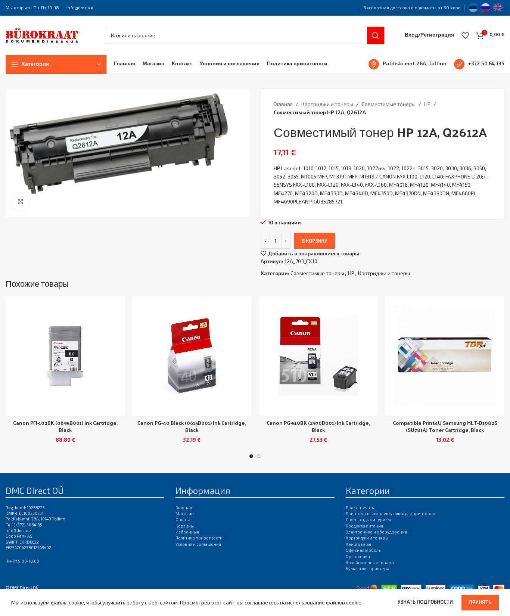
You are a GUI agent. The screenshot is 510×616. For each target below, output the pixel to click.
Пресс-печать (360, 507)
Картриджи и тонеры (327, 104)
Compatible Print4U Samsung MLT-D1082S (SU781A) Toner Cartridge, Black (445, 426)
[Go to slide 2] (259, 456)
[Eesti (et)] (473, 6)
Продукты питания (364, 525)
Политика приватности (199, 537)
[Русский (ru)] (485, 6)
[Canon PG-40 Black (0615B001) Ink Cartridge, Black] (191, 356)
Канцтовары (358, 544)
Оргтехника (358, 556)
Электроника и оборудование (376, 531)
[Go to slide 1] (251, 456)
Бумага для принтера (367, 568)
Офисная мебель (363, 550)
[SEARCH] (375, 35)
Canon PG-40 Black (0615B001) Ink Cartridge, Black (191, 426)
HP (427, 104)
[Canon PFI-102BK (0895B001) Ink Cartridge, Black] (65, 356)
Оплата (182, 519)
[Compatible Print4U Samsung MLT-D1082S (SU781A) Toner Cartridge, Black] (444, 356)
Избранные (187, 531)
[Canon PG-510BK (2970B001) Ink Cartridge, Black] (318, 356)
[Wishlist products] (465, 35)
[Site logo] (43, 34)
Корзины (184, 525)
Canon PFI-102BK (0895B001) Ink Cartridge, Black (65, 426)
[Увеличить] (20, 202)
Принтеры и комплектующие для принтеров (390, 513)
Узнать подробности (426, 602)
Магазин (184, 513)
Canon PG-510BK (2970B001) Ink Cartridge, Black (318, 426)
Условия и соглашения (198, 544)
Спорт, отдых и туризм (368, 519)
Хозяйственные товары (370, 562)
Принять (480, 602)
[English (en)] (498, 6)
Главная (283, 104)
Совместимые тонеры (389, 104)
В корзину (314, 241)
